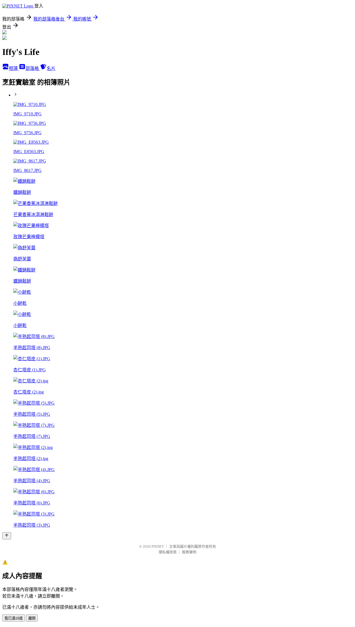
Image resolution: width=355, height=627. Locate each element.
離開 (32, 618)
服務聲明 (189, 552)
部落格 (33, 68)
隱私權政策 (168, 552)
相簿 (14, 68)
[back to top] (6, 535)
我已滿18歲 (13, 618)
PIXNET (157, 546)
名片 (51, 68)
